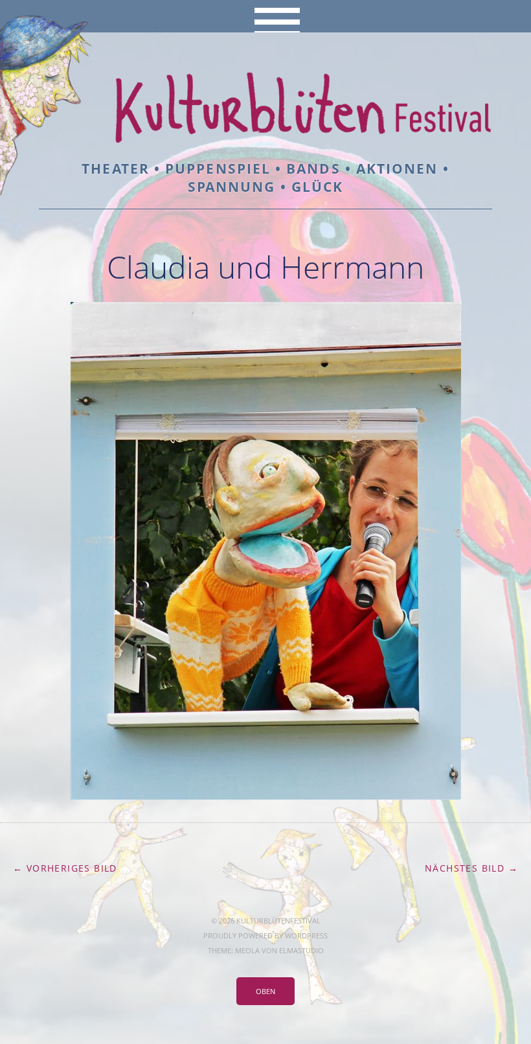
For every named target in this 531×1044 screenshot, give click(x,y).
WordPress (306, 935)
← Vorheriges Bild (65, 868)
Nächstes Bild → (471, 868)
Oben (265, 991)
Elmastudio (301, 950)
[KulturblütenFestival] (265, 123)
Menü (266, 16)
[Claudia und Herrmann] (266, 796)
